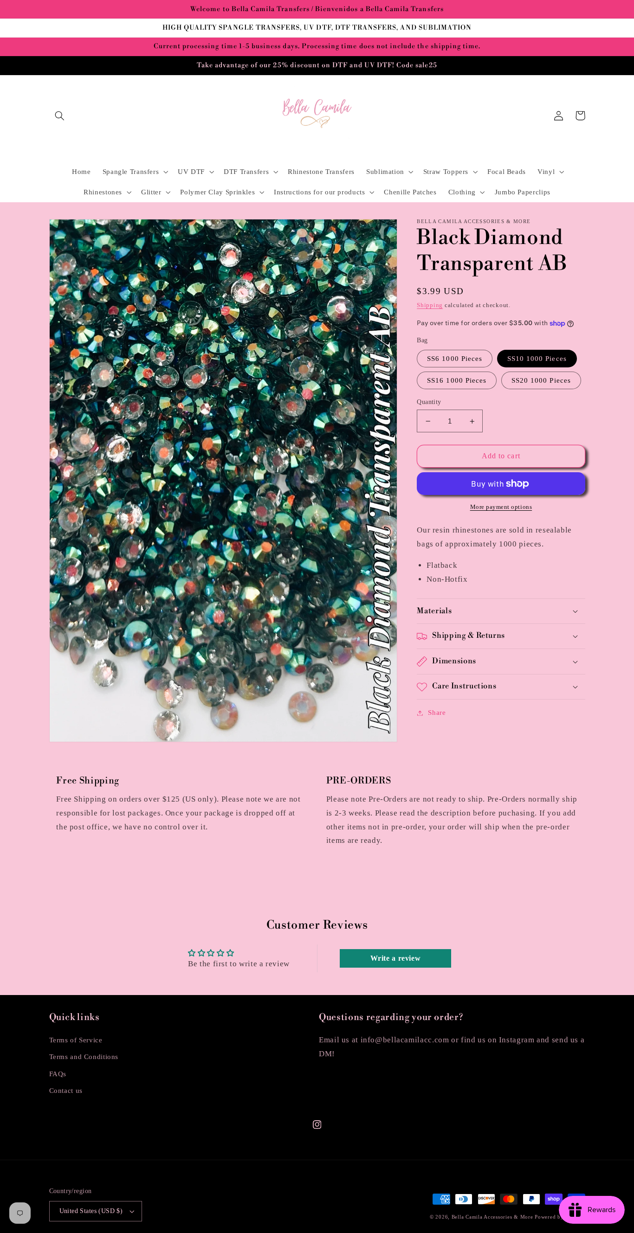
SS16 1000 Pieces (456, 380)
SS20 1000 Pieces (541, 380)
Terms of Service (76, 1040)
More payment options (501, 507)
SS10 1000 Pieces (537, 358)
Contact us (66, 1090)
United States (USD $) (91, 1210)
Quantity (429, 401)
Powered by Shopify (560, 1217)
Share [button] (437, 712)
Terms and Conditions (84, 1056)
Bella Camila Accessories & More (493, 1217)
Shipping (430, 305)
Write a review (395, 958)
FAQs (58, 1074)
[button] (60, 115)
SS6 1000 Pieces (454, 358)
